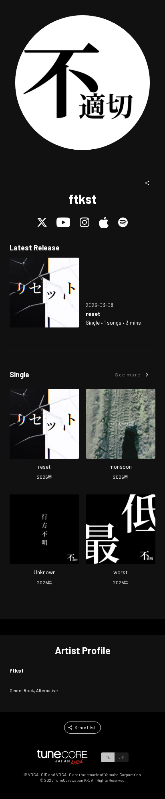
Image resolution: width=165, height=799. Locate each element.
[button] (147, 183)
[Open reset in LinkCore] (44, 292)
